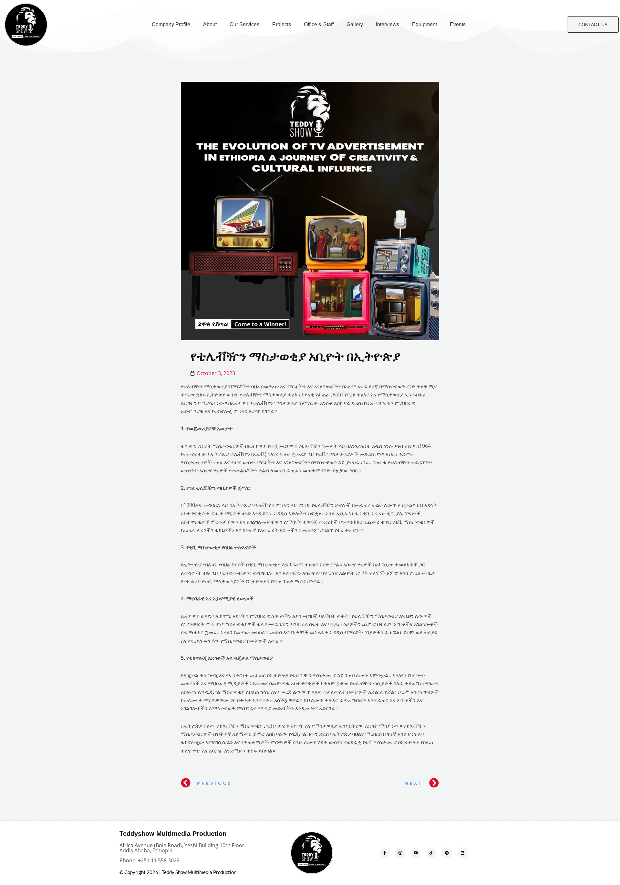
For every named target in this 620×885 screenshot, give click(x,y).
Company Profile (171, 24)
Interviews (387, 24)
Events (458, 24)
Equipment (424, 24)
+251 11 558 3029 (159, 860)
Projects (281, 24)
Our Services (244, 24)
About (210, 24)
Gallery (354, 24)
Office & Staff (319, 24)
